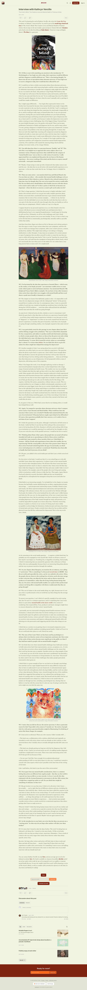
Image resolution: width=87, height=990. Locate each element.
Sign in (83, 3)
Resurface (65, 28)
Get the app (50, 983)
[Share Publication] (70, 3)
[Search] (67, 3)
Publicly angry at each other (27, 951)
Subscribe (75, 3)
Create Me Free (61, 21)
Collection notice (53, 980)
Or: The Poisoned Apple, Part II (26, 932)
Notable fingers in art (25, 930)
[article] (43, 933)
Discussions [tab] (29, 926)
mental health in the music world (42, 603)
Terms (46, 980)
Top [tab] (20, 926)
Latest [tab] (23, 926)
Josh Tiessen (24, 915)
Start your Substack (40, 983)
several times (54, 572)
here (44, 857)
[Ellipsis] (67, 915)
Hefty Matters (45, 30)
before (41, 343)
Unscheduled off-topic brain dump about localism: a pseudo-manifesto (35, 940)
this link (61, 859)
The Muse (26, 32)
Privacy (43, 980)
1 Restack (34, 888)
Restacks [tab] (28, 902)
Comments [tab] (22, 902)
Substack (37, 987)
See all (21, 960)
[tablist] (25, 902)
